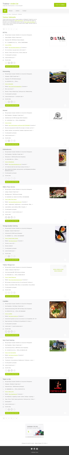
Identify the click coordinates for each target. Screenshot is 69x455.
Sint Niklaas (15, 306)
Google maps (19, 37)
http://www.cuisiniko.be (13, 316)
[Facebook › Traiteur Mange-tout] (9, 293)
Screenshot (24, 47)
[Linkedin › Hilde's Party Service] (12, 217)
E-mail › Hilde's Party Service (11, 199)
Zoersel (11, 230)
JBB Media (33, 452)
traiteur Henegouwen (19, 20)
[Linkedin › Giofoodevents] (12, 178)
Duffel (11, 76)
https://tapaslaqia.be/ (13, 394)
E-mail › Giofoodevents (9, 161)
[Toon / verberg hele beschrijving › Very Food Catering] (21, 357)
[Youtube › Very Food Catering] (14, 370)
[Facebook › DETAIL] (9, 63)
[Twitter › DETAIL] (6, 63)
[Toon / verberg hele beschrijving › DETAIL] (21, 50)
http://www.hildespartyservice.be (15, 202)
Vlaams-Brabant (8, 37)
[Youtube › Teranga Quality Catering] (14, 256)
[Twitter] (32, 449)
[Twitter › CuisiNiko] (6, 331)
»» (16, 29)
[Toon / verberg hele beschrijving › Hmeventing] (21, 89)
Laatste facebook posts (10, 57)
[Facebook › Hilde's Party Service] (9, 217)
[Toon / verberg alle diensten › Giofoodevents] (21, 170)
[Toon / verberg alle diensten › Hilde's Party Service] (21, 207)
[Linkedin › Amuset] (12, 141)
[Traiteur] (5, 11)
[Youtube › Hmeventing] (14, 102)
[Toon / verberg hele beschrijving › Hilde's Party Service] (21, 204)
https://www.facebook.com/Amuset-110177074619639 (19, 125)
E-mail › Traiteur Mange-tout (10, 277)
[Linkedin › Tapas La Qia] (12, 409)
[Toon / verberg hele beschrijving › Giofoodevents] (21, 167)
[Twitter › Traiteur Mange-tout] (6, 293)
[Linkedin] (37, 449)
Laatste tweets (8, 212)
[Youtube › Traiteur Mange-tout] (14, 293)
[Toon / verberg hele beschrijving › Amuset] (21, 128)
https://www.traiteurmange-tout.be (15, 279)
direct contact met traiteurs (29, 21)
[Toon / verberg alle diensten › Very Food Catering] (21, 360)
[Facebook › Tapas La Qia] (9, 409)
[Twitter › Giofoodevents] (6, 178)
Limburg (6, 191)
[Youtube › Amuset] (14, 141)
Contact (24, 10)
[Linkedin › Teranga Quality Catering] (12, 256)
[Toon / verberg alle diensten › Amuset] (21, 130)
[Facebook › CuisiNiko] (9, 331)
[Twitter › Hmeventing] (6, 102)
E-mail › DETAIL (8, 45)
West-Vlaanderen (8, 115)
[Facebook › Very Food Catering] (9, 370)
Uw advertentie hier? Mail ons (34, 436)
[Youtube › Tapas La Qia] (14, 409)
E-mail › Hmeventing (9, 83)
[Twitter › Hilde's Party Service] (6, 217)
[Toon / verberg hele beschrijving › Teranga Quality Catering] (21, 243)
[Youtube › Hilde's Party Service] (14, 217)
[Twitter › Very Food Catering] (6, 370)
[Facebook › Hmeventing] (9, 102)
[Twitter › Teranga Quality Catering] (6, 256)
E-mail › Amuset (8, 122)
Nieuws (10, 10)
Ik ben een (60, 4)
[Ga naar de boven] (65, 66)
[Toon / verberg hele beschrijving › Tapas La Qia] (21, 396)
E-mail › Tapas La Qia (9, 391)
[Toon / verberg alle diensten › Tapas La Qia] (21, 399)
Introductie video (20, 96)
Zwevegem (15, 115)
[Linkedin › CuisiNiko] (12, 331)
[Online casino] (35, 424)
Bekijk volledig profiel (12, 66)
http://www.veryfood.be (13, 355)
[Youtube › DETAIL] (14, 63)
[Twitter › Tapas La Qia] (6, 409)
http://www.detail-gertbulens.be (15, 47)
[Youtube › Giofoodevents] (14, 178)
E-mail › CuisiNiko (8, 313)
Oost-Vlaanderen (8, 154)
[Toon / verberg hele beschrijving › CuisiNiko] (21, 318)
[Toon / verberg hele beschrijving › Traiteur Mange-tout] (21, 282)
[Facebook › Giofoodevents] (9, 178)
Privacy (37, 452)
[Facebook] (34, 449)
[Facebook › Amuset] (9, 141)
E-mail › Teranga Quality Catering (11, 238)
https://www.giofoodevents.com (15, 164)
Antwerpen (7, 76)
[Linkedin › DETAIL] (12, 63)
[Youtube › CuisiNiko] (14, 331)
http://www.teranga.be (13, 240)
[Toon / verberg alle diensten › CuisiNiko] (21, 321)
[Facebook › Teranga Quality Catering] (9, 256)
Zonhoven (11, 269)
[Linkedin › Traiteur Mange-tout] (12, 293)
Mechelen (12, 384)
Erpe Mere (15, 154)
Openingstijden (8, 401)
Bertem (13, 37)
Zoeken (17, 10)
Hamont (10, 191)
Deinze (14, 345)
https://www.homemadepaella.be (15, 86)
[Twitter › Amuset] (6, 141)
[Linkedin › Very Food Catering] (12, 370)
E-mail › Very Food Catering (10, 352)
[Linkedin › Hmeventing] (12, 102)
